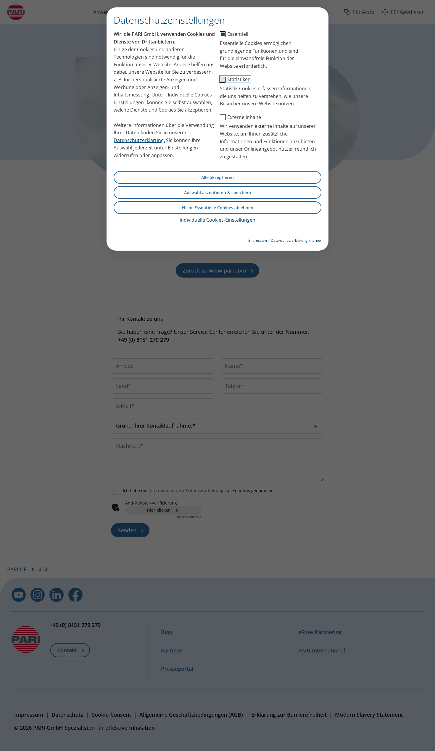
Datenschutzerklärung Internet (296, 240)
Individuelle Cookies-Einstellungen (217, 220)
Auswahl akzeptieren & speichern (217, 192)
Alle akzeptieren (217, 177)
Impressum (257, 240)
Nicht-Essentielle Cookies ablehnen (217, 207)
